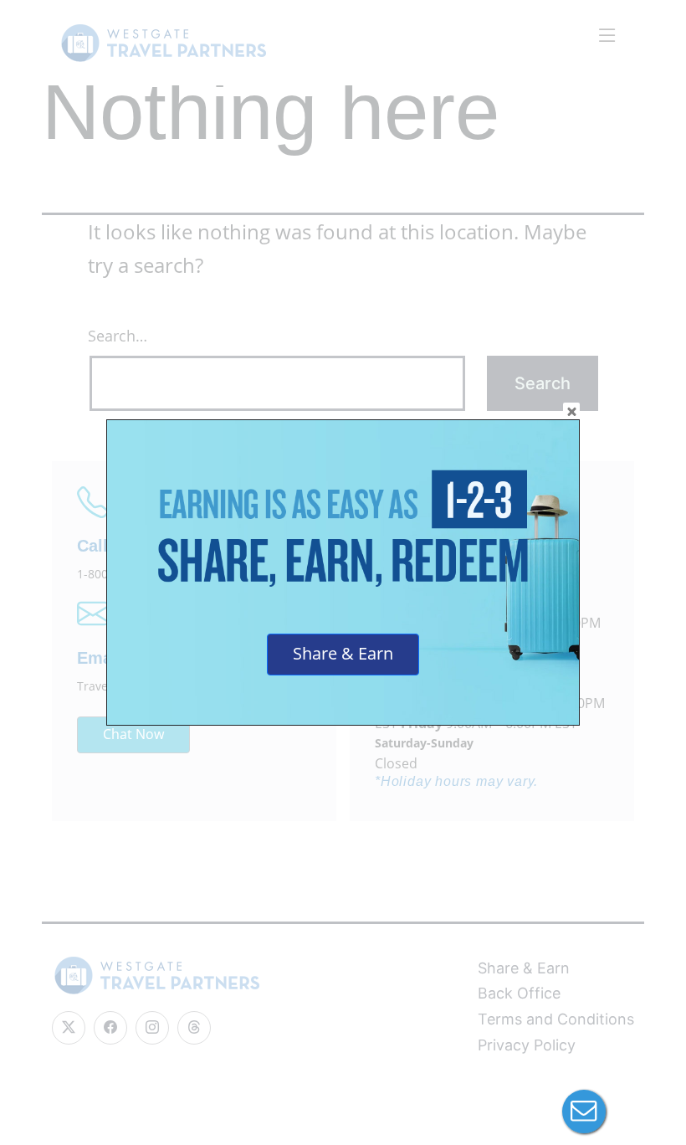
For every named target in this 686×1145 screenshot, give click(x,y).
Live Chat (583, 1111)
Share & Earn (343, 653)
